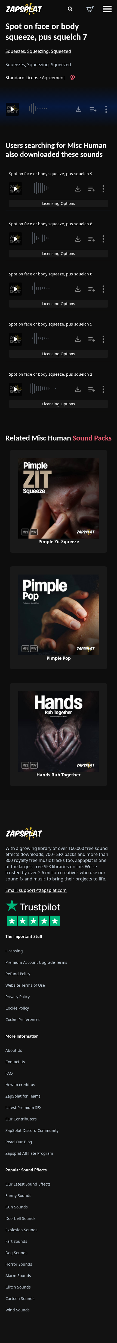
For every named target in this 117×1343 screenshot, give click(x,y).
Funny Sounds (18, 1195)
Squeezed (61, 51)
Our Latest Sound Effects (28, 1184)
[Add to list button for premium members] (93, 109)
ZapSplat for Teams (23, 1096)
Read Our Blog (18, 1141)
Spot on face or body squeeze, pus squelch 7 (46, 32)
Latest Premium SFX (23, 1107)
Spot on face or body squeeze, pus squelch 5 (50, 324)
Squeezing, (38, 51)
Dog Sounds (16, 1252)
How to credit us (20, 1084)
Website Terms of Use (25, 985)
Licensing (14, 950)
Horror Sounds (18, 1264)
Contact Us (15, 1061)
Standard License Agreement (35, 78)
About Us (13, 1050)
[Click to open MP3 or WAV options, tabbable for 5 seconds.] (78, 109)
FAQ (9, 1073)
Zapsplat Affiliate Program (29, 1153)
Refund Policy (17, 973)
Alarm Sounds (18, 1275)
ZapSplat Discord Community (32, 1130)
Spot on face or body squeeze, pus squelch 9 (50, 173)
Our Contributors (21, 1119)
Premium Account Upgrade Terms (36, 962)
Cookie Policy (17, 1008)
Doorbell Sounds (20, 1218)
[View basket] (90, 9)
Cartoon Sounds (20, 1298)
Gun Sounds (16, 1207)
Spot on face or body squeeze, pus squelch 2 (50, 374)
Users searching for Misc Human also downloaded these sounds (56, 150)
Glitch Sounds (18, 1287)
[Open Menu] (107, 9)
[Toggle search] (70, 9)
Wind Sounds (17, 1309)
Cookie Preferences (22, 1019)
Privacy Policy (17, 996)
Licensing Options (58, 203)
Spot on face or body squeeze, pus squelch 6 (50, 273)
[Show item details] (106, 109)
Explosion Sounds (21, 1229)
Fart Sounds (16, 1241)
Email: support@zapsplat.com (36, 890)
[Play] (12, 109)
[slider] (46, 108)
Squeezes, (15, 51)
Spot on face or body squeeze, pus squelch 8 (50, 223)
